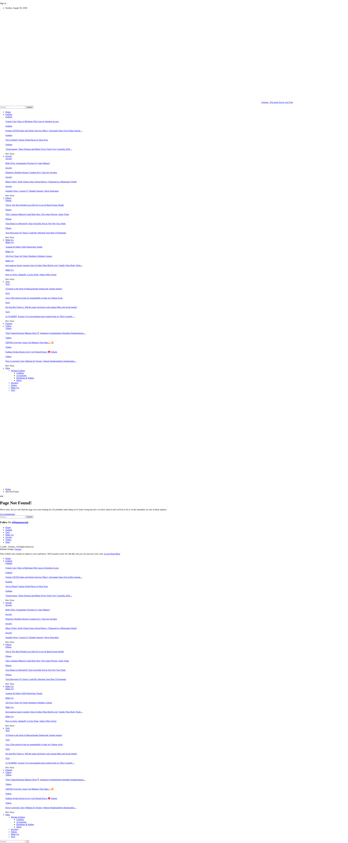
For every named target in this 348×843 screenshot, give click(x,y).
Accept (107, 554)
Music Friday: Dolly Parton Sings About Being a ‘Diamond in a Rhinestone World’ (41, 182)
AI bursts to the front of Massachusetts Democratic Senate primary (33, 289)
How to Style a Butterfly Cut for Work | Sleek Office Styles (30, 274)
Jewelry (8, 156)
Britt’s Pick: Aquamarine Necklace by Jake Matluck (27, 163)
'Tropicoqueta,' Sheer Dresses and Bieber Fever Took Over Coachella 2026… (38, 149)
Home (8, 112)
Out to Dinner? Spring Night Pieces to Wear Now (26, 140)
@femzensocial (20, 522)
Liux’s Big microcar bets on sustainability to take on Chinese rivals (34, 298)
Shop (7, 368)
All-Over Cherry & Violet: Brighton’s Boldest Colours (28, 256)
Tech (7, 282)
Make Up (9, 240)
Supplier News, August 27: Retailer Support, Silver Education (32, 191)
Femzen (8, 323)
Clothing (20, 373)
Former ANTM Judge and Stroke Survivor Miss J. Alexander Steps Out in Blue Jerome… (44, 131)
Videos (8, 326)
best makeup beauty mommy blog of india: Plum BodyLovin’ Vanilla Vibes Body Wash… (44, 265)
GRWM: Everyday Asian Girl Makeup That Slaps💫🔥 (29, 342)
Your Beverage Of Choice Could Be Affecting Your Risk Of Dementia (35, 233)
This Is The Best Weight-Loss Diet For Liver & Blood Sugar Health (34, 205)
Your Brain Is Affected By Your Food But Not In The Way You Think (35, 223)
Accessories (21, 375)
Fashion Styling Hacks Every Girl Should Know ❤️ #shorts (31, 352)
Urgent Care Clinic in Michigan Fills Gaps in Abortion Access (32, 121)
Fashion (8, 114)
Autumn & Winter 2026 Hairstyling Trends (23, 247)
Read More (115, 554)
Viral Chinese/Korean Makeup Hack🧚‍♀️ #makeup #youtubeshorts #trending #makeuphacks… (45, 333)
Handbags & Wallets (25, 378)
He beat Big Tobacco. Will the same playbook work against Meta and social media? (41, 307)
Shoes (18, 380)
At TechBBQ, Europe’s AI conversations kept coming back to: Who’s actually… (40, 316)
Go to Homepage (7, 514)
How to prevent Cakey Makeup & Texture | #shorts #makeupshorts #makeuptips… (41, 361)
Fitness (8, 198)
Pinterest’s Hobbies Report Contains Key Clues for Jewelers (31, 172)
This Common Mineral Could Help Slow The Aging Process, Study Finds (37, 214)
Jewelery (14, 383)
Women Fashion (18, 370)
